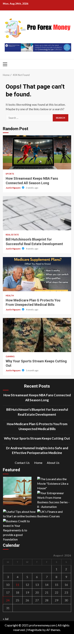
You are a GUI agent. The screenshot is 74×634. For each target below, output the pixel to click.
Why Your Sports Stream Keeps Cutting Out (37, 335)
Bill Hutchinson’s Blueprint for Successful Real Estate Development (37, 213)
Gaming (10, 356)
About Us (53, 462)
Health (10, 295)
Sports (10, 174)
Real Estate (12, 235)
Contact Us (22, 462)
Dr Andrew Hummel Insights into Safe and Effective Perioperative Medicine (37, 450)
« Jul (5, 619)
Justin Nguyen (13, 187)
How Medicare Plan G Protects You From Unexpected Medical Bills (37, 274)
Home (38, 462)
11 (17, 584)
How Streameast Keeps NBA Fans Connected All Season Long (37, 152)
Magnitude (34, 630)
